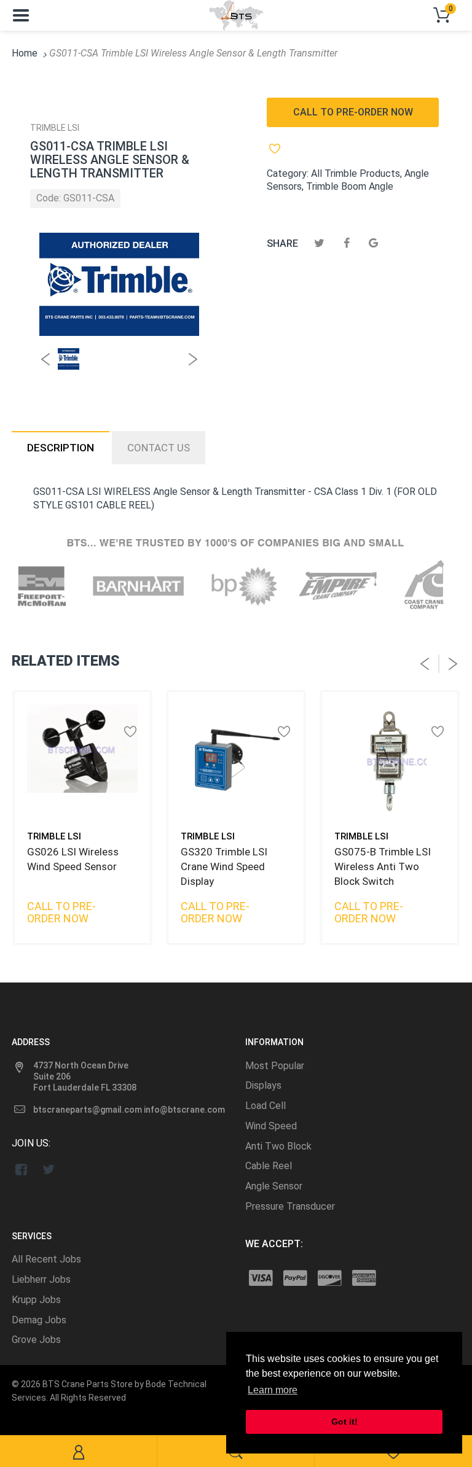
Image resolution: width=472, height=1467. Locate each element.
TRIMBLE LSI (54, 128)
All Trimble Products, (356, 173)
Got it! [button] (344, 1421)
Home (24, 53)
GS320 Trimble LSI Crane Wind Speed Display (224, 866)
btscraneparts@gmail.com (87, 1110)
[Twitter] (319, 243)
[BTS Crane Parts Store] (236, 14)
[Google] (373, 243)
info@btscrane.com (184, 1110)
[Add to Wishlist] (280, 148)
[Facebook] (346, 243)
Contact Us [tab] (158, 448)
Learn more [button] (272, 1390)
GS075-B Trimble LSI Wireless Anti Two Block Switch (382, 866)
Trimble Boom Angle (349, 186)
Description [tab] (60, 448)
